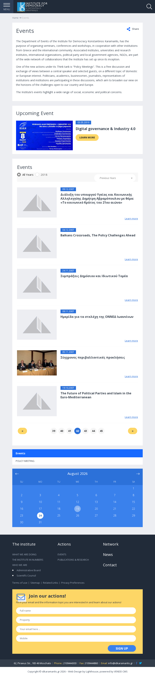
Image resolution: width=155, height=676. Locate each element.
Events (20, 453)
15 (133, 502)
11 (58, 502)
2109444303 (70, 663)
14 (114, 502)
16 (21, 508)
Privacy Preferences (72, 582)
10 (40, 502)
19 (77, 508)
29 (133, 515)
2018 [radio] (44, 174)
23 (21, 515)
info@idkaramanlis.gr (120, 663)
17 (40, 508)
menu (6, 9)
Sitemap (35, 582)
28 (114, 515)
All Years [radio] (27, 174)
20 (96, 508)
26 (77, 515)
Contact (110, 564)
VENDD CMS (121, 671)
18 (58, 508)
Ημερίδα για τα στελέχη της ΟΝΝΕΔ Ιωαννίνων (96, 317)
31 (40, 522)
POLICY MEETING (25, 461)
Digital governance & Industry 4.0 (105, 128)
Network (111, 544)
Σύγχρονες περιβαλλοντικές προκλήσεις (92, 357)
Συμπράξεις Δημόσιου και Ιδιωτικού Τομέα (94, 276)
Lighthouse (92, 671)
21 (114, 508)
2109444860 (91, 663)
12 (77, 502)
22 (133, 508)
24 (40, 515)
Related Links (50, 582)
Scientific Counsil (26, 575)
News (108, 554)
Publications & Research (73, 559)
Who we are (19, 565)
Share (135, 29)
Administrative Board (29, 570)
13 (96, 502)
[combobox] (115, 178)
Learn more (87, 137)
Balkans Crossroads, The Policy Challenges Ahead (97, 235)
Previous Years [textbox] (107, 178)
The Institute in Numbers (27, 559)
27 (96, 515)
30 (21, 522)
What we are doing (24, 554)
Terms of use (19, 582)
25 (58, 515)
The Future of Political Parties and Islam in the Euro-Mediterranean (95, 395)
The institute (24, 544)
